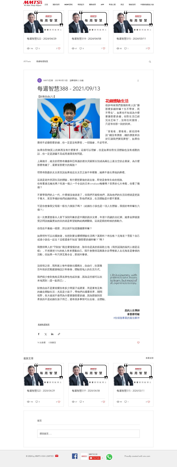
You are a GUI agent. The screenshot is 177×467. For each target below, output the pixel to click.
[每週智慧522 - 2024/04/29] (44, 374)
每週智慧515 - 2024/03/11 (131, 390)
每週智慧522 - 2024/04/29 (41, 390)
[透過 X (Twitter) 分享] (45, 334)
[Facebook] (74, 456)
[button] (68, 4)
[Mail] (56, 456)
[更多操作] (138, 80)
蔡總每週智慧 (42, 61)
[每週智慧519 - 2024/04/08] (89, 374)
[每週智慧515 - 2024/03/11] (133, 374)
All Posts (27, 61)
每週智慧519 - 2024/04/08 (86, 390)
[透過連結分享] (59, 334)
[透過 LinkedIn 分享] (52, 334)
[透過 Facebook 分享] (38, 334)
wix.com (146, 456)
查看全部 (149, 358)
